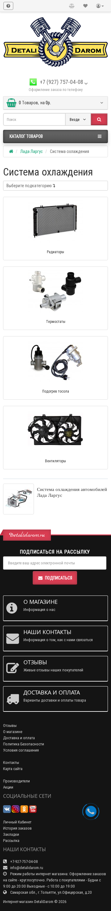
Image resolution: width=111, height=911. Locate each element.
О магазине (12, 731)
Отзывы (10, 725)
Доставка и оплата (19, 737)
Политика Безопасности (23, 744)
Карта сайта (13, 768)
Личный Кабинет (17, 822)
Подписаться (58, 578)
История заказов (17, 828)
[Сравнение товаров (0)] (72, 6)
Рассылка (11, 840)
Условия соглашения (21, 750)
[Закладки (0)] (85, 6)
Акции (8, 787)
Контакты (11, 762)
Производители (16, 781)
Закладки (11, 834)
